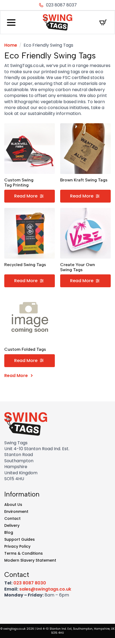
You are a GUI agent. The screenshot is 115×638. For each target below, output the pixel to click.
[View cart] (103, 22)
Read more (25, 196)
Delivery (12, 525)
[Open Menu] (11, 22)
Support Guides (19, 539)
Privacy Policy (17, 546)
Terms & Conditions (23, 553)
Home (10, 45)
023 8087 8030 (29, 583)
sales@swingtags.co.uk (45, 589)
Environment (16, 511)
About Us (13, 504)
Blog (8, 532)
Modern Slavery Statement (30, 560)
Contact (12, 518)
